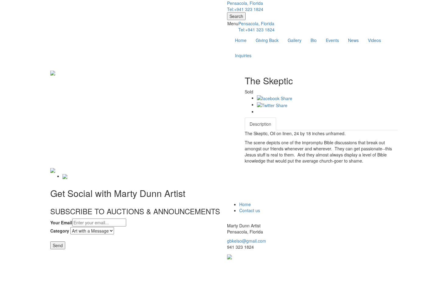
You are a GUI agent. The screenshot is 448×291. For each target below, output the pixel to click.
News (353, 40)
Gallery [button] (294, 40)
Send (58, 245)
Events (332, 40)
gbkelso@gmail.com (246, 241)
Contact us (249, 210)
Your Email (61, 222)
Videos (374, 40)
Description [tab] (260, 124)
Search (236, 16)
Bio (314, 40)
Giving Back (267, 40)
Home (241, 40)
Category (59, 231)
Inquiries (243, 55)
